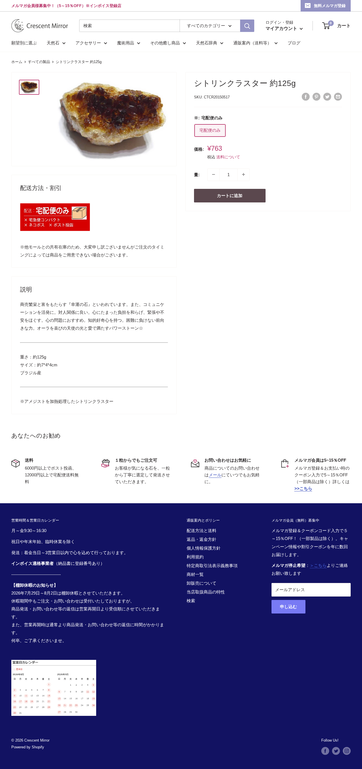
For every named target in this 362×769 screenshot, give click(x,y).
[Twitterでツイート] (327, 96)
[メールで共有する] (338, 96)
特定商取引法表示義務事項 (212, 565)
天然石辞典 (206, 42)
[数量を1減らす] (213, 174)
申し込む (288, 606)
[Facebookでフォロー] (325, 751)
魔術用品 (125, 42)
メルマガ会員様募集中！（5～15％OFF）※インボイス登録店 (66, 5)
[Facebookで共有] (306, 96)
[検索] (247, 26)
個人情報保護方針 (204, 548)
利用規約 (195, 556)
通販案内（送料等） (252, 42)
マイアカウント (282, 28)
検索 (191, 600)
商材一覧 (195, 574)
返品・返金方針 (201, 539)
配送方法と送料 (201, 530)
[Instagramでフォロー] (347, 751)
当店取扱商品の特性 (206, 591)
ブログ (294, 42)
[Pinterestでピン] (316, 96)
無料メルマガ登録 (330, 5)
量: (197, 174)
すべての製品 (39, 62)
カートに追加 (229, 195)
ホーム (16, 62)
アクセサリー (88, 42)
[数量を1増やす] (243, 174)
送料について (228, 156)
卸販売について (201, 583)
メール (215, 474)
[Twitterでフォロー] (336, 751)
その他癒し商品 (165, 42)
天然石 (53, 42)
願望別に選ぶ (24, 42)
